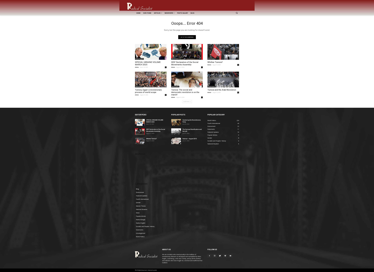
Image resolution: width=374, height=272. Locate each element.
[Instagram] (215, 256)
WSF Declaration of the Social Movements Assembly (184, 63)
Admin (137, 67)
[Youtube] (230, 256)
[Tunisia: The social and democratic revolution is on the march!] (187, 79)
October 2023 (139, 174)
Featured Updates (141, 196)
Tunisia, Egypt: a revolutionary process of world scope (148, 91)
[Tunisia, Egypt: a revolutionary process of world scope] (151, 79)
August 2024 (139, 162)
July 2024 (138, 165)
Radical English (139, 59)
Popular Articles (141, 216)
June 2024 (138, 168)
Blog (137, 189)
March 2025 (138, 159)
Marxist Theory (141, 206)
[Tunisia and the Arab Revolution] (223, 79)
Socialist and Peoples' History (145, 226)
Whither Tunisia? (215, 62)
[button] (236, 13)
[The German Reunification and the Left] (176, 131)
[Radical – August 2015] (176, 141)
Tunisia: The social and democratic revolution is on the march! (185, 92)
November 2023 (140, 171)
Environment (140, 192)
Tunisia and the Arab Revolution (221, 90)
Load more (186, 101)
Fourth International (142, 199)
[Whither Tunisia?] (223, 52)
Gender (138, 202)
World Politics (175, 59)
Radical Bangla (140, 220)
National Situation (141, 209)
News (138, 213)
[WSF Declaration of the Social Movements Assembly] (187, 52)
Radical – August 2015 (190, 138)
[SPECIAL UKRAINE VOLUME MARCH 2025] (151, 52)
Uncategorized (140, 233)
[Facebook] (209, 256)
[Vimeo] (225, 256)
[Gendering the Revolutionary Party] (176, 122)
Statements (139, 230)
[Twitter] (220, 256)
